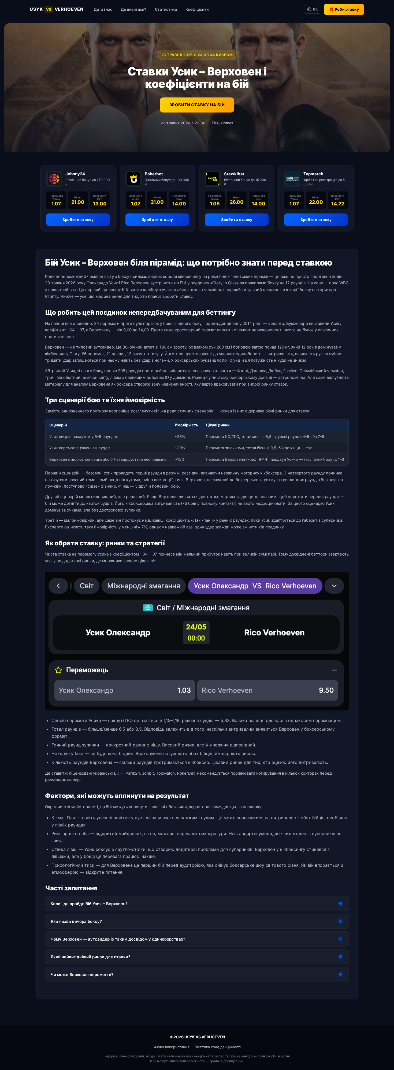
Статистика (166, 9)
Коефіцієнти (197, 9)
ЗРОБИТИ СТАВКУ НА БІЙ (197, 104)
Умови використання (171, 1047)
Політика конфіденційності (218, 1047)
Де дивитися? (133, 9)
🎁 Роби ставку (344, 9)
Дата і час (103, 9)
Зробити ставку (78, 219)
